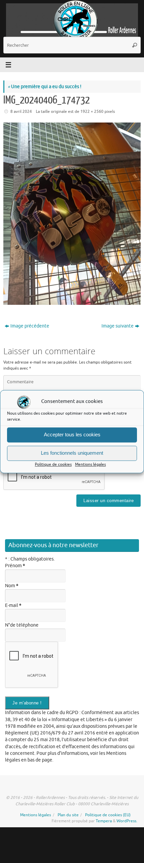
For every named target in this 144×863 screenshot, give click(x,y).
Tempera (104, 821)
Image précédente (29, 326)
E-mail (13, 605)
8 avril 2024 (21, 111)
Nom (11, 586)
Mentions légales (90, 464)
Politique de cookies (53, 464)
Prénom (15, 566)
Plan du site (68, 815)
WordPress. (127, 821)
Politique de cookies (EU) (108, 815)
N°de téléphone (22, 625)
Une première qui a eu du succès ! (44, 86)
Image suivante (117, 326)
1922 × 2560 (91, 111)
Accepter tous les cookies (72, 434)
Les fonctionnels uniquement (72, 453)
